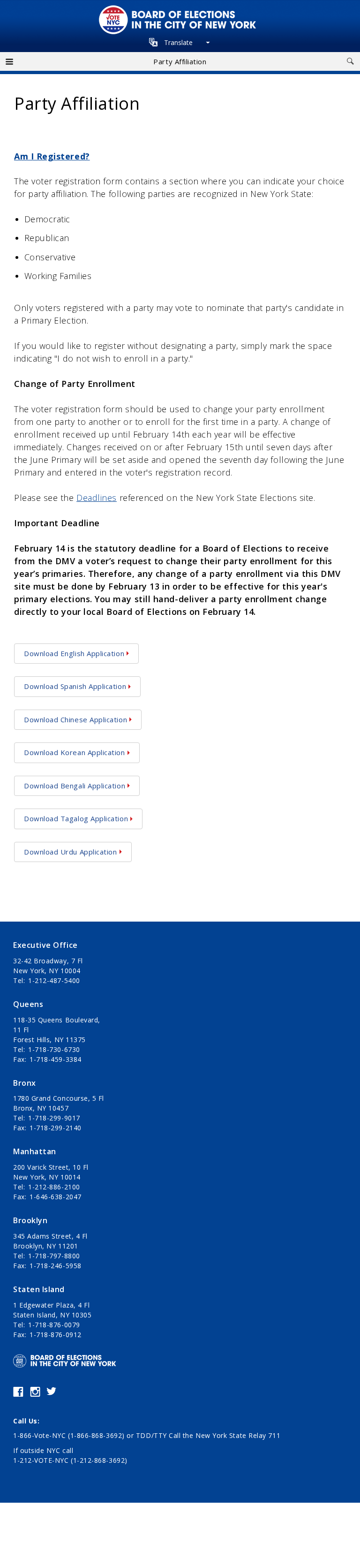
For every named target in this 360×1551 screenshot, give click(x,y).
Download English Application (74, 653)
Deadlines (96, 497)
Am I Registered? (52, 156)
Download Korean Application (74, 752)
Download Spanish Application (75, 686)
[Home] (180, 9)
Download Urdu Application (70, 851)
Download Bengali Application (74, 785)
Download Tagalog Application (76, 818)
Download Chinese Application (75, 719)
